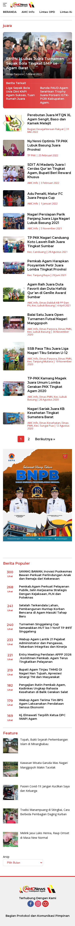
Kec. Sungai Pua (44, 425)
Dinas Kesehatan (49, 423)
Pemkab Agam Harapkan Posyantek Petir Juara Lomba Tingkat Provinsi (48, 265)
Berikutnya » (45, 439)
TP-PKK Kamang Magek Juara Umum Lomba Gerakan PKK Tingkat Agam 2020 (46, 384)
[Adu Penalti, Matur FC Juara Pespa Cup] (13, 198)
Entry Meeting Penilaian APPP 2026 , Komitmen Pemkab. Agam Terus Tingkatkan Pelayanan (45, 658)
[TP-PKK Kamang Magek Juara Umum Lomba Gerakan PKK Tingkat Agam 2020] (13, 388)
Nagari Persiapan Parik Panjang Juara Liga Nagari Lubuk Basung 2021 (48, 218)
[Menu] (5, 4)
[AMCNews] (21, 4)
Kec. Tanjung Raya (38, 275)
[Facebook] (30, 904)
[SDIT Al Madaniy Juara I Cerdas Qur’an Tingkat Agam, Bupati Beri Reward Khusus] (13, 173)
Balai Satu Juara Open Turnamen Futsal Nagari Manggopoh (47, 319)
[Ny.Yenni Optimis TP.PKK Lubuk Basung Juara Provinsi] (13, 148)
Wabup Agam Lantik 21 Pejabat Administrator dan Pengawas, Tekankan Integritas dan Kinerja (43, 642)
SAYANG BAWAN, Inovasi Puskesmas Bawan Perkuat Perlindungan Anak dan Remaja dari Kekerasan (45, 575)
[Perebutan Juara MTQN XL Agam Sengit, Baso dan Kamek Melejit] (13, 123)
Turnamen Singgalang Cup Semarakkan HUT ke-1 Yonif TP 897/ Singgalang (45, 627)
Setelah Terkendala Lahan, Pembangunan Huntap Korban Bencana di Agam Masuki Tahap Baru (43, 611)
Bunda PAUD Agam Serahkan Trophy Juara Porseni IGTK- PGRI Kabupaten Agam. (54, 95)
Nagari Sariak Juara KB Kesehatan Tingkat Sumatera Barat (46, 413)
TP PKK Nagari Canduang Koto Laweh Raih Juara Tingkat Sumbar (48, 242)
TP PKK (31, 155)
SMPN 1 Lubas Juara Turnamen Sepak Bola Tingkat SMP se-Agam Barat (35, 63)
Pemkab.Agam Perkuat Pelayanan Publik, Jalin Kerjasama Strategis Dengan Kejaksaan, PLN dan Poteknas (44, 592)
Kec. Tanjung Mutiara (40, 361)
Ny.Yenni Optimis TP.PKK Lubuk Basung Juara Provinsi (47, 145)
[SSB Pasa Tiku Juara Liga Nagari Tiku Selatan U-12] (13, 356)
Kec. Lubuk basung (43, 305)
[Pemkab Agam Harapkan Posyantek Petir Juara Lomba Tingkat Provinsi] (13, 268)
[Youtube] (45, 904)
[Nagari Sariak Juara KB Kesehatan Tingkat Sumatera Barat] (13, 418)
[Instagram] (38, 904)
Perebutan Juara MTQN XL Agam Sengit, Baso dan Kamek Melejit (49, 119)
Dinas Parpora (15, 74)
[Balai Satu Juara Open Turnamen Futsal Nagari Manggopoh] (13, 324)
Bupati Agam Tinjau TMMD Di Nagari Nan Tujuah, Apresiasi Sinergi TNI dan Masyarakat (40, 673)
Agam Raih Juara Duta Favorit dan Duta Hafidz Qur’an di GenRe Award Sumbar (46, 291)
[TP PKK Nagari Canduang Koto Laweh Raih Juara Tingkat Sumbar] (13, 244)
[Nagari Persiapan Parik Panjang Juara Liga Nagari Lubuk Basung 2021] (13, 221)
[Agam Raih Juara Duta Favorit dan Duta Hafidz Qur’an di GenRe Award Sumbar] (13, 295)
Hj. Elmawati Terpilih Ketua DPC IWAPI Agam (42, 717)
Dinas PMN (64, 329)
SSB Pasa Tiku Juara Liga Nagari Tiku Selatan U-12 (47, 351)
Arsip (6, 857)
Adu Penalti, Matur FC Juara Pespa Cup (45, 196)
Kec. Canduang (36, 252)
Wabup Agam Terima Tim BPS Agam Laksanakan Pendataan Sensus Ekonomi (41, 703)
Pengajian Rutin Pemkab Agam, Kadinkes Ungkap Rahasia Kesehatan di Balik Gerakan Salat (43, 688)
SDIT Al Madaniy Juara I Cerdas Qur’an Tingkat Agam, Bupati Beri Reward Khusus (49, 171)
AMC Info (32, 183)
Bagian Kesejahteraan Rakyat (45, 129)
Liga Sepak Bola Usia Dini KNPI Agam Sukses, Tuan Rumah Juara (20, 93)
